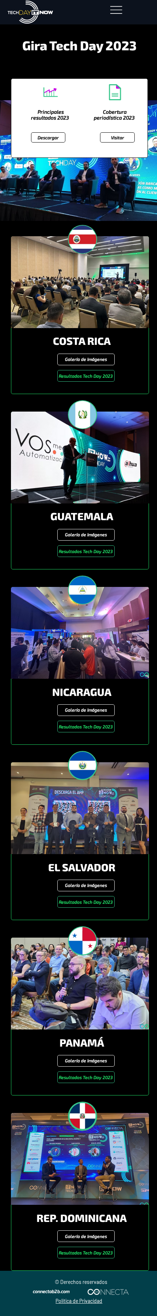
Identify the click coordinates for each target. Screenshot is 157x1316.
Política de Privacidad (78, 1301)
